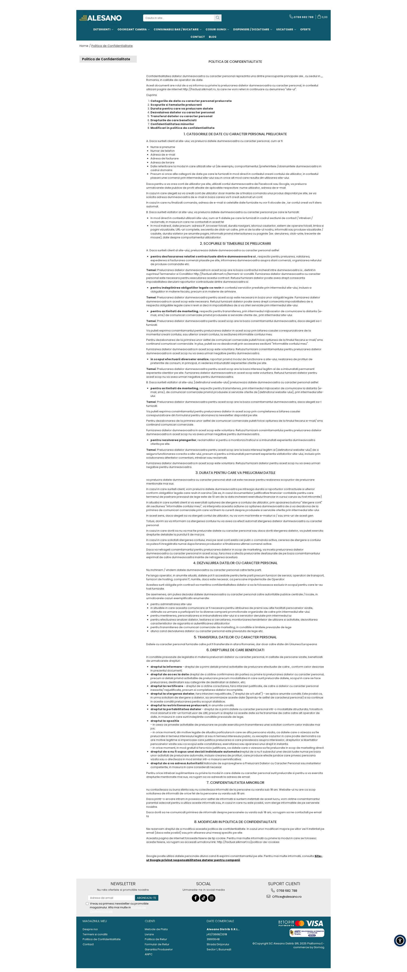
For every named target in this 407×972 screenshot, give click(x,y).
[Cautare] (218, 17)
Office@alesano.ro (286, 896)
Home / (85, 46)
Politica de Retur (156, 939)
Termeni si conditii (95, 934)
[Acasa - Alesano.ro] (100, 18)
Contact (88, 944)
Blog (212, 37)
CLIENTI (150, 921)
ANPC (148, 954)
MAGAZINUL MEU (95, 921)
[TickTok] (203, 898)
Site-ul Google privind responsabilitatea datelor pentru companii (234, 858)
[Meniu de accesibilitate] (400, 941)
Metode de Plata (156, 929)
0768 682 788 (286, 890)
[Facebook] (195, 898)
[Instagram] (211, 898)
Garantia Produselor (159, 949)
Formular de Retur (157, 944)
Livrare (149, 934)
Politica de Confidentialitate (112, 46)
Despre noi (90, 929)
